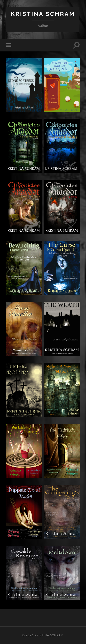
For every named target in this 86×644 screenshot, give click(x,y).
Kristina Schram (43, 13)
